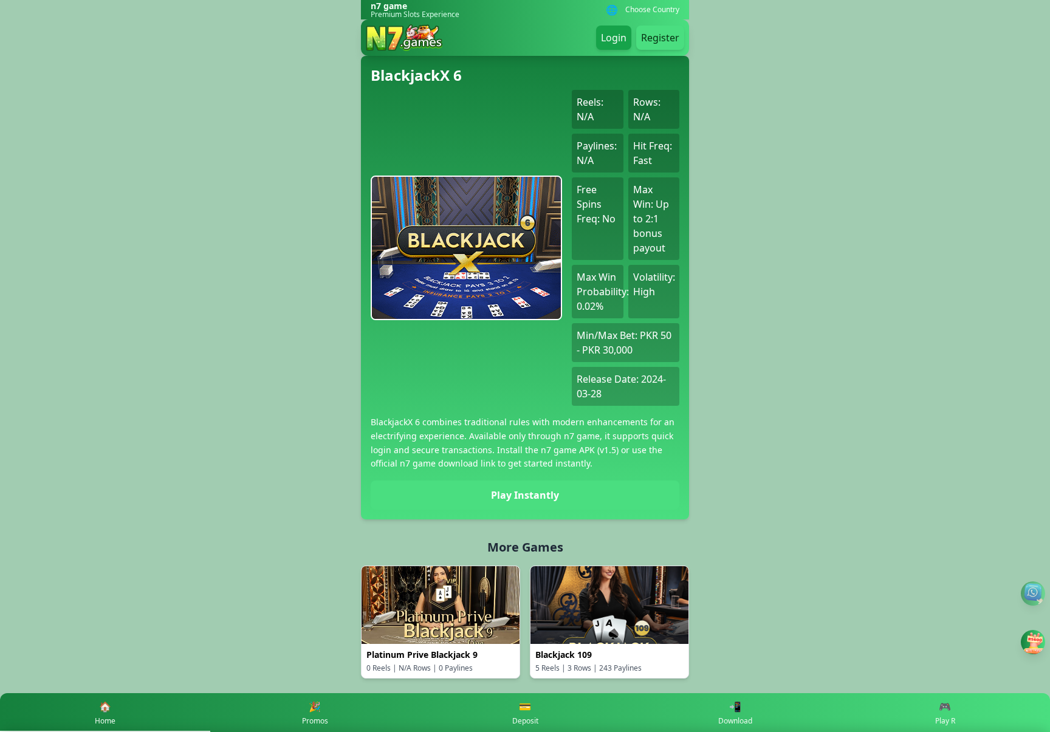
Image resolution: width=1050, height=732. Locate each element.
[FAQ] (1033, 593)
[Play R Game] (1033, 642)
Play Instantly (525, 495)
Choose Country (652, 10)
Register (660, 37)
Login (613, 37)
